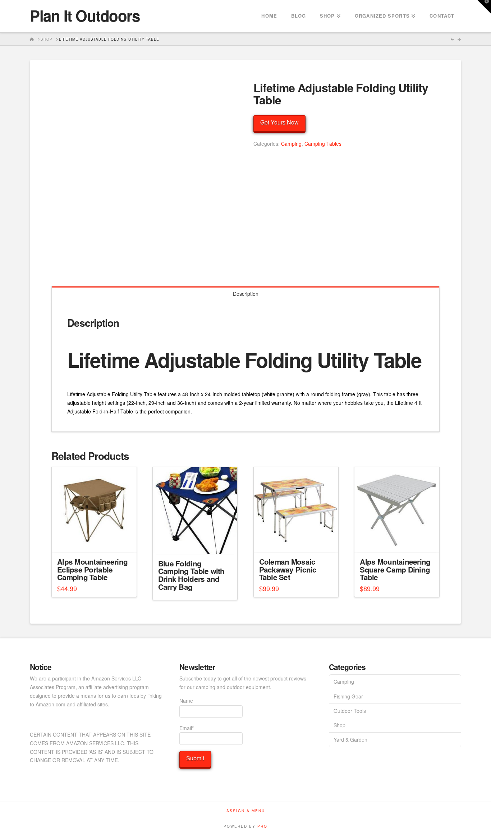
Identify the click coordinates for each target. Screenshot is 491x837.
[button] (484, 7)
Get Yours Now (279, 122)
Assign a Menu (245, 811)
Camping (291, 143)
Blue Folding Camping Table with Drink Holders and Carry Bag (191, 575)
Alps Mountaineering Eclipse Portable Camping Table (92, 569)
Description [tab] (245, 293)
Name (186, 700)
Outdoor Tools (350, 710)
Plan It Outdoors (84, 15)
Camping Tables (322, 143)
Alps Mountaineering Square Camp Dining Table (395, 569)
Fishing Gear (348, 696)
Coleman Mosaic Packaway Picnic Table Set (288, 569)
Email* (186, 728)
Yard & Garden (350, 739)
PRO (262, 826)
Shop (339, 725)
